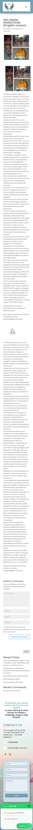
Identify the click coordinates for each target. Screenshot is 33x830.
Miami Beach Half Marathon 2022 (15, 676)
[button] (29, 806)
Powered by (6, 806)
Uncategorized (16, 29)
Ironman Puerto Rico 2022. (13, 682)
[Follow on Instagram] (10, 754)
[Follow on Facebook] (5, 754)
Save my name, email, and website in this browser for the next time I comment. (16, 629)
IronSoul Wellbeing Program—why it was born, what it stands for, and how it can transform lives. (16, 663)
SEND (16, 795)
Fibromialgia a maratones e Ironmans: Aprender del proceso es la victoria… (16, 670)
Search (26, 651)
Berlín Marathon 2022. (11, 679)
